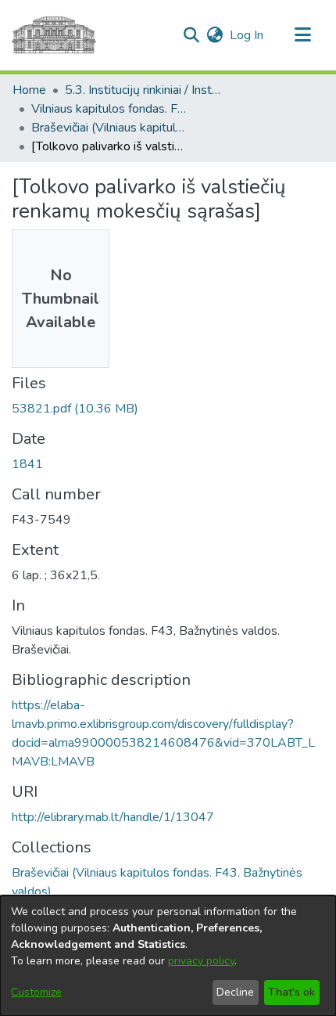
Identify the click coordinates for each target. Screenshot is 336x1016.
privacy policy (201, 960)
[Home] (54, 35)
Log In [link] (247, 35)
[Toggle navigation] (302, 35)
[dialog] (168, 955)
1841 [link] (27, 464)
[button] (191, 35)
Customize (36, 992)
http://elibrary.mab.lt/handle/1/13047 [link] (113, 817)
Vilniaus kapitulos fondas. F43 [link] (109, 108)
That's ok (291, 992)
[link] (75, 408)
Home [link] (29, 90)
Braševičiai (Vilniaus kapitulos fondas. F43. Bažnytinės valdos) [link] (109, 127)
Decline (235, 992)
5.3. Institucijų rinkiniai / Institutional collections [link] (143, 90)
